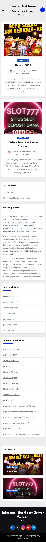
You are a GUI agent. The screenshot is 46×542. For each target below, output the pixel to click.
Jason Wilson (18, 71)
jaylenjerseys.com (10, 319)
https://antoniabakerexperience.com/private (21, 412)
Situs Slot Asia (9, 400)
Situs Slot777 (8, 366)
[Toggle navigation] (2, 10)
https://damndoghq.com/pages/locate (19, 417)
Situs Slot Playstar (10, 372)
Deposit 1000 (23, 65)
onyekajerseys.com (10, 302)
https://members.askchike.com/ (16, 423)
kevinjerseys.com (10, 314)
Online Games (23, 60)
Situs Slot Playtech (11, 389)
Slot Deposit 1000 (10, 355)
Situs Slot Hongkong (11, 383)
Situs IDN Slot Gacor (11, 361)
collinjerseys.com (10, 330)
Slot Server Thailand (11, 349)
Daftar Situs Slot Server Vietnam (16, 198)
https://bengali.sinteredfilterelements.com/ (21, 434)
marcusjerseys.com (11, 308)
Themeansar (23, 539)
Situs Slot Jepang (10, 378)
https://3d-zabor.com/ (12, 429)
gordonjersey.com (10, 325)
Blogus (35, 536)
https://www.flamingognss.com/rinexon (19, 406)
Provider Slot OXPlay (11, 395)
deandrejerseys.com (11, 297)
